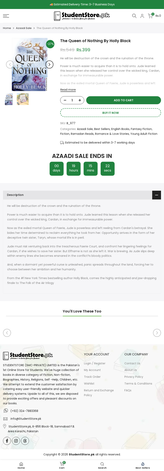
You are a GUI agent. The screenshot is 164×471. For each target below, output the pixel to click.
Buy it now (110, 113)
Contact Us (132, 363)
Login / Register (94, 363)
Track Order (92, 377)
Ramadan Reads (82, 134)
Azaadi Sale (24, 28)
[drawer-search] (134, 16)
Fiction (64, 134)
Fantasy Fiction (141, 129)
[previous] (10, 64)
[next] (49, 64)
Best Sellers (102, 129)
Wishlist (89, 384)
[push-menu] (6, 16)
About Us (130, 370)
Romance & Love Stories (112, 134)
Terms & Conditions (138, 384)
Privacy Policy (133, 377)
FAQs (127, 390)
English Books (120, 129)
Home (7, 28)
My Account (92, 370)
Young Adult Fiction (143, 134)
